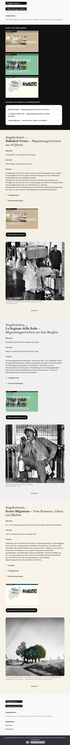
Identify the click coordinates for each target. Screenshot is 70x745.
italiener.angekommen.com (16, 417)
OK (27, 742)
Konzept (11, 565)
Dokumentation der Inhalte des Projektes (21, 610)
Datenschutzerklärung (37, 742)
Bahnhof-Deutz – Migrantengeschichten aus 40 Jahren (28, 109)
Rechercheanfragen (15, 201)
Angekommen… (11, 16)
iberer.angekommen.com (16, 234)
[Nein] (68, 740)
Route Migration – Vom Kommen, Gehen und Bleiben (27, 120)
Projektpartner (13, 195)
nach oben (34, 310)
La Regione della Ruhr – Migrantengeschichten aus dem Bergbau (29, 115)
